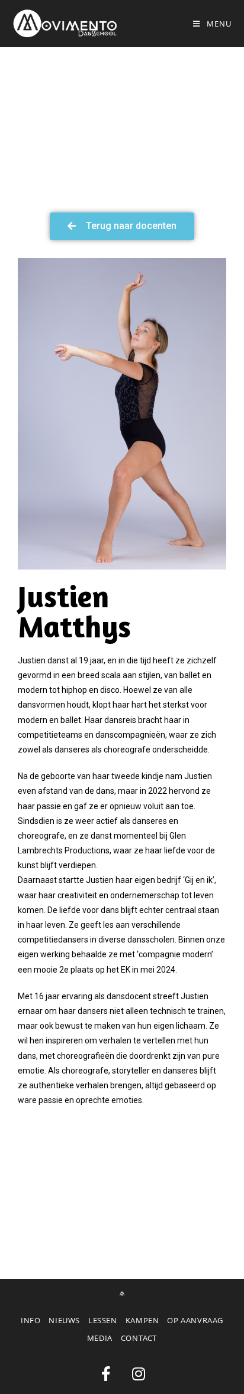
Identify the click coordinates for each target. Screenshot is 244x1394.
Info (30, 1320)
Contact (139, 1338)
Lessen (102, 1320)
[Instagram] (138, 1373)
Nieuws (64, 1320)
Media (100, 1338)
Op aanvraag (195, 1320)
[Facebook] (106, 1373)
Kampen (142, 1320)
